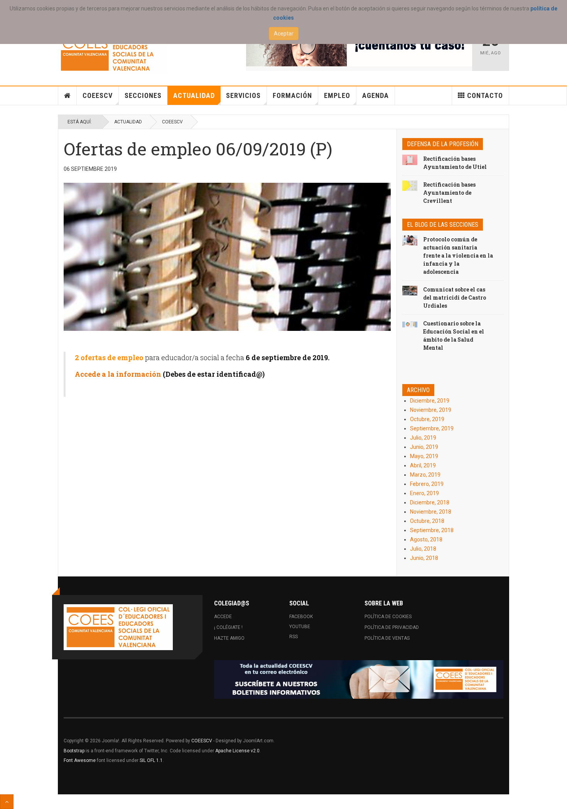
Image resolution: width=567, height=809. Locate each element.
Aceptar (284, 33)
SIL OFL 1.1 (151, 760)
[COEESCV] (112, 51)
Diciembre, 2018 (429, 502)
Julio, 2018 (423, 549)
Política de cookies (388, 616)
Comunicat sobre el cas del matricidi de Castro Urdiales (454, 297)
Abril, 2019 (423, 465)
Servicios (243, 95)
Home (67, 95)
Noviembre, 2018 (430, 512)
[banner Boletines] (358, 679)
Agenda (375, 95)
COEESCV (98, 95)
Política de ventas (387, 638)
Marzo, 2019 (425, 475)
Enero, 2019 (424, 493)
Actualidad (194, 95)
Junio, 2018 (424, 558)
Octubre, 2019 (427, 419)
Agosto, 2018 (426, 539)
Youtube (299, 626)
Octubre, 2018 (427, 521)
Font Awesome (80, 760)
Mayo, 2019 (424, 456)
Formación (292, 95)
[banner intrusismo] (359, 47)
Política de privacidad (391, 627)
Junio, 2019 (424, 447)
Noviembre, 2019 (430, 410)
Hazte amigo (229, 638)
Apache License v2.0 (237, 750)
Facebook (301, 616)
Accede (223, 616)
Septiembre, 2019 (432, 428)
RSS (293, 636)
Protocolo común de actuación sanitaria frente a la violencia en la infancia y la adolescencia (458, 255)
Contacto (485, 95)
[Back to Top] (7, 801)
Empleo (337, 95)
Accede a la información (118, 374)
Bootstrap (74, 750)
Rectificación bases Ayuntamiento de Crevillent (449, 192)
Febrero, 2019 (427, 484)
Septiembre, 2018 (432, 530)
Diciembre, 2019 (429, 401)
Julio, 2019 (423, 438)
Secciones (143, 95)
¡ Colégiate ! (228, 627)
